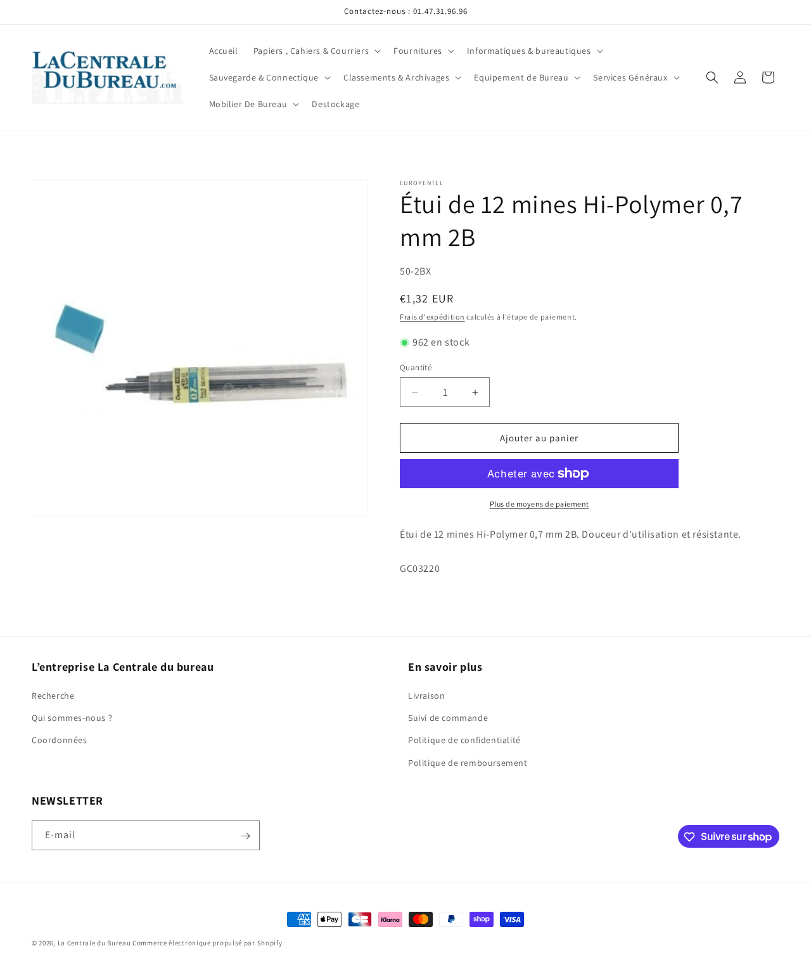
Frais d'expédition (432, 316)
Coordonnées (59, 740)
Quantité (415, 367)
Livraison (426, 695)
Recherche (53, 695)
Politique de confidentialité (464, 740)
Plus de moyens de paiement (539, 504)
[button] (316, 50)
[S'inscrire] (245, 836)
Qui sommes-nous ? (72, 718)
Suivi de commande (448, 718)
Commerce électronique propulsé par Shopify (207, 942)
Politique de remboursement (468, 762)
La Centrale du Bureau (95, 942)
